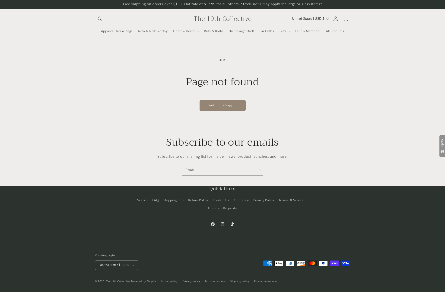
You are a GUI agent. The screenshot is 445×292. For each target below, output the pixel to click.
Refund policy (169, 281)
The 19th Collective (118, 281)
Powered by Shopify (143, 281)
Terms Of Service (291, 200)
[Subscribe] (259, 170)
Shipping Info (173, 200)
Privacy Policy (263, 200)
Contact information (266, 281)
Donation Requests (222, 208)
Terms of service (215, 281)
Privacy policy (191, 281)
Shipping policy (240, 281)
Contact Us (221, 200)
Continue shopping (223, 105)
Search (142, 200)
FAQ (155, 200)
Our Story (241, 200)
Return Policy (198, 200)
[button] (100, 19)
